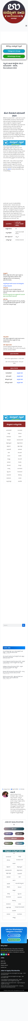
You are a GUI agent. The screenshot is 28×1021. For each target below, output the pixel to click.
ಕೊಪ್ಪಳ (14, 890)
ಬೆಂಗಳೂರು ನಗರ (19, 859)
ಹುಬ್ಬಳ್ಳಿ (14, 917)
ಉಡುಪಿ (19, 903)
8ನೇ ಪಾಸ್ (14, 828)
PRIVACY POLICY (4, 965)
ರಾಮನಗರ (20, 897)
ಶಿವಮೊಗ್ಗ (14, 900)
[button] (26, 26)
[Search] (23, 625)
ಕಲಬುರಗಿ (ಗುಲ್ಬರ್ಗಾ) (20, 883)
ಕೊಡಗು (8, 887)
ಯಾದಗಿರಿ (14, 910)
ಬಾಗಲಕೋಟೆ (8, 856)
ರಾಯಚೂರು (8, 896)
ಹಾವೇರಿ (8, 883)
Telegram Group (14, 51)
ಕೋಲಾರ (19, 887)
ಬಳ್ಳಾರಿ (19, 856)
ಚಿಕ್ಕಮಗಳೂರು (19, 870)
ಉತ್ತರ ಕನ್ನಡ (8, 907)
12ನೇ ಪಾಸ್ (19, 833)
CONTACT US (3, 967)
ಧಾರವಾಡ (8, 876)
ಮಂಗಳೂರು (19, 914)
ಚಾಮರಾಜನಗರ (8, 870)
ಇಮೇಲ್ (9, 169)
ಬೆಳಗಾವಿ (8, 860)
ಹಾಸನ (14, 880)
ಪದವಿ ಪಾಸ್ (19, 843)
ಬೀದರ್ (14, 863)
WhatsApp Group (14, 56)
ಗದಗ (20, 876)
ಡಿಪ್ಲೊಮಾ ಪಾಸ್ (8, 843)
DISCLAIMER (3, 963)
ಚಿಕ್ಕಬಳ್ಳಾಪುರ (19, 866)
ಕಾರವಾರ (8, 914)
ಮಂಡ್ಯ (8, 894)
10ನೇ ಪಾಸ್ (8, 833)
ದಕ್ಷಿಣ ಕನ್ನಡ (8, 873)
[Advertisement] (14, 39)
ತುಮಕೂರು (8, 903)
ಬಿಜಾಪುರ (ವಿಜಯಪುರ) (19, 907)
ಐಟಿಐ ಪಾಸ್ (14, 838)
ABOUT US (3, 961)
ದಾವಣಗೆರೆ (20, 873)
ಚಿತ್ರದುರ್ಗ (8, 866)
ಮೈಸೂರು (19, 893)
